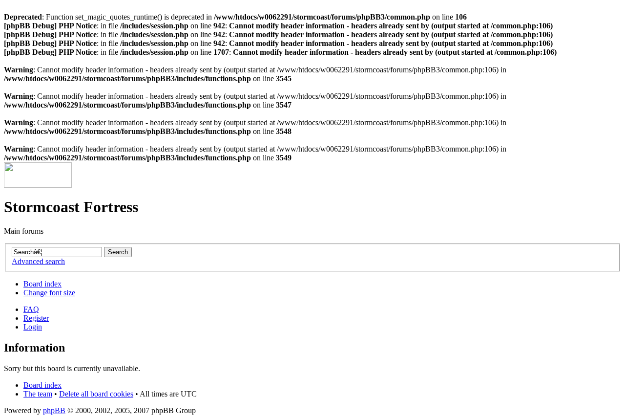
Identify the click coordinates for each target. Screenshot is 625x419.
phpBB (54, 410)
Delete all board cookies (96, 394)
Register (36, 318)
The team (37, 394)
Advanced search (38, 261)
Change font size (49, 292)
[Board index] (38, 185)
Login (32, 327)
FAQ (31, 309)
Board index (42, 284)
